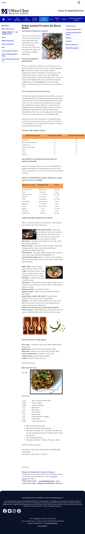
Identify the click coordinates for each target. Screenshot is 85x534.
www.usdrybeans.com (46, 481)
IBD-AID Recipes (34, 19)
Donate (64, 19)
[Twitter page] (10, 511)
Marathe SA (26, 472)
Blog (51, 19)
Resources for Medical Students (76, 19)
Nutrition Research (72, 44)
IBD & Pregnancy (17, 19)
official (36, 518)
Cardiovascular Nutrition (73, 29)
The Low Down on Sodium (10, 51)
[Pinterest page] (19, 511)
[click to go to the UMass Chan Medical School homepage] (15, 11)
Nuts (3, 47)
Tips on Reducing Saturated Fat (10, 60)
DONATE (3, 2)
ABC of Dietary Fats (8, 29)
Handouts (69, 41)
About (10, 19)
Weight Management (72, 48)
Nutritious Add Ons (8, 44)
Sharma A (51, 472)
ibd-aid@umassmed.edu (52, 523)
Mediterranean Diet (8, 41)
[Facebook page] (5, 511)
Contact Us (57, 19)
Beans (3, 37)
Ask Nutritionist (71, 26)
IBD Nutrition (26, 19)
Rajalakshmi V (35, 472)
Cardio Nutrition (44, 19)
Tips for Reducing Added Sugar (9, 55)
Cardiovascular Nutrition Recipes (73, 33)
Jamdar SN (44, 472)
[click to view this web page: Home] (3, 19)
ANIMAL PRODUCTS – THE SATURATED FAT (10, 33)
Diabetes (68, 38)
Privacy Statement (42, 526)
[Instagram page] (14, 511)
